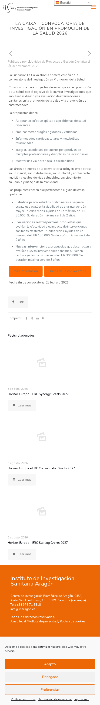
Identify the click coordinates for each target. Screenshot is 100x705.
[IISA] (18, 7)
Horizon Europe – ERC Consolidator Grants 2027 (41, 468)
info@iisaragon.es (22, 609)
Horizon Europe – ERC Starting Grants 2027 (38, 543)
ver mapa (78, 600)
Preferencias (50, 689)
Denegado (50, 677)
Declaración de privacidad (55, 699)
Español (65, 2)
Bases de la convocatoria (67, 271)
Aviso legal (18, 621)
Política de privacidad (43, 621)
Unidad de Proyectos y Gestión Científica (59, 62)
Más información (26, 271)
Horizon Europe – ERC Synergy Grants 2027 (38, 394)
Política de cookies (23, 699)
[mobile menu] (94, 7)
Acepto (50, 664)
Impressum (81, 699)
